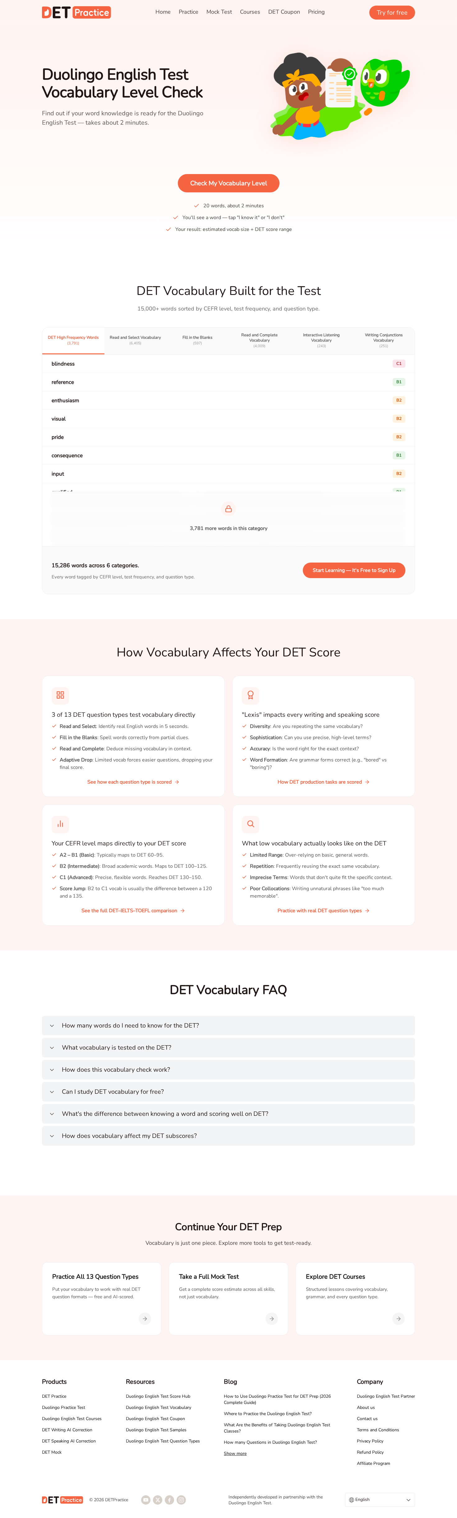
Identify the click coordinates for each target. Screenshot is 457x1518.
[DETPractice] (76, 12)
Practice (188, 12)
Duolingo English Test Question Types (163, 1441)
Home (163, 12)
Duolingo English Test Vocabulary (158, 1407)
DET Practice (54, 1396)
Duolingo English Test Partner (386, 1396)
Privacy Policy (370, 1441)
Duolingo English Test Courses (72, 1419)
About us (366, 1407)
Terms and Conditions (378, 1430)
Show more (235, 1453)
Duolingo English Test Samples (156, 1430)
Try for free (392, 12)
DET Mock (52, 1452)
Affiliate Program (373, 1463)
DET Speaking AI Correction (69, 1441)
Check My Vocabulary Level (228, 183)
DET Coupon (284, 12)
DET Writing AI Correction (67, 1430)
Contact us (367, 1419)
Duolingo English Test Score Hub (158, 1396)
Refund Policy (370, 1452)
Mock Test (219, 12)
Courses (250, 12)
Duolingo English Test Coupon (155, 1419)
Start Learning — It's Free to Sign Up (354, 570)
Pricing (316, 12)
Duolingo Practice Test (63, 1407)
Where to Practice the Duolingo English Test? (268, 1414)
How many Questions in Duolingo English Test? (270, 1442)
